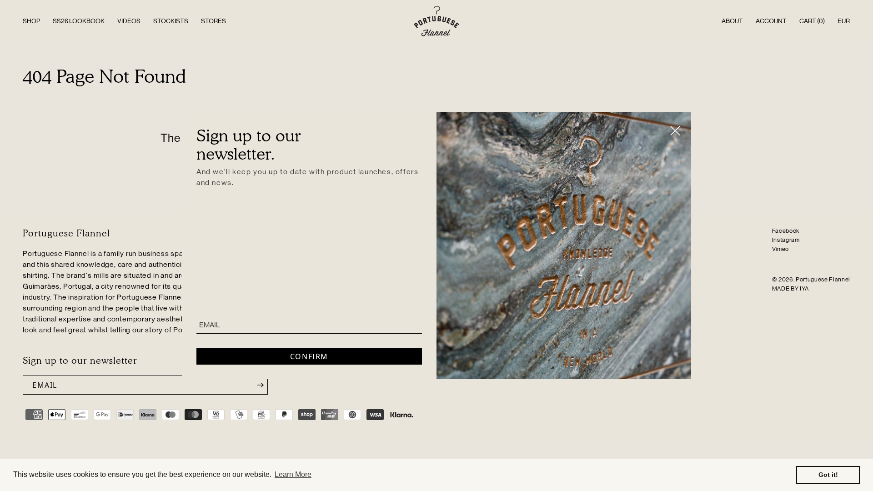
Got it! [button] (828, 474)
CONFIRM (309, 356)
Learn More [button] (293, 474)
